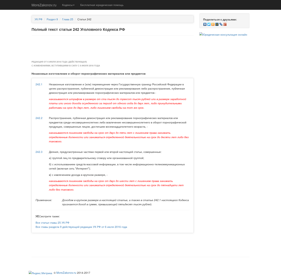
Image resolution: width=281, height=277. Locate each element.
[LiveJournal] (221, 23)
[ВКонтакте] (205, 23)
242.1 (39, 84)
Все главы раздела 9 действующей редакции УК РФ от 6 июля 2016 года (81, 227)
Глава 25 (67, 19)
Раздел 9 (52, 19)
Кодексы (67, 5)
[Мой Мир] (217, 23)
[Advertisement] (112, 48)
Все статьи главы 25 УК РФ (52, 222)
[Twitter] (209, 23)
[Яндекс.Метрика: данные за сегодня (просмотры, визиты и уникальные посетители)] (40, 273)
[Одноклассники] (213, 23)
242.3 (39, 152)
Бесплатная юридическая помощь (101, 5)
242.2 (39, 118)
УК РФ (38, 19)
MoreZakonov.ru (44, 4)
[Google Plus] (225, 23)
